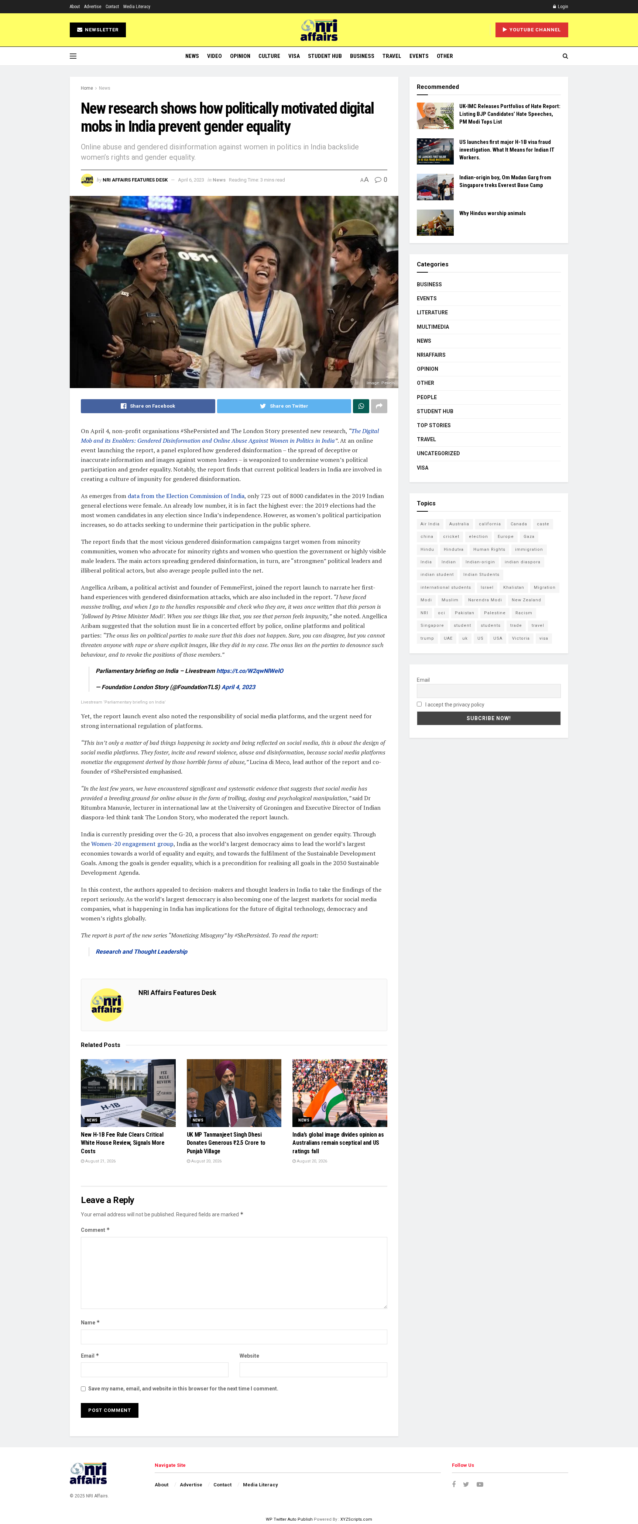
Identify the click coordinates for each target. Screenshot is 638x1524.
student (462, 625)
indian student (437, 574)
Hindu (427, 549)
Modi (426, 600)
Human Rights (489, 549)
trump (427, 638)
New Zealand (526, 600)
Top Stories (434, 425)
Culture (269, 56)
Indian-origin (480, 562)
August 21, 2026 (100, 1161)
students (491, 625)
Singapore (432, 625)
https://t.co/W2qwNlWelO (249, 670)
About (75, 6)
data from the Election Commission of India (186, 496)
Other (445, 56)
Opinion (240, 56)
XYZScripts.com (356, 1519)
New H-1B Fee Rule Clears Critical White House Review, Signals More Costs (123, 1143)
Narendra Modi (485, 600)
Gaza (529, 536)
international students (446, 587)
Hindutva (454, 549)
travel (538, 625)
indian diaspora (523, 562)
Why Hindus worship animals (492, 213)
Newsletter (101, 29)
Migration (545, 587)
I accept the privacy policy (454, 705)
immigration (529, 549)
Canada (519, 524)
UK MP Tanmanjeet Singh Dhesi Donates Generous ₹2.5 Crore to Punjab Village (226, 1143)
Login (562, 6)
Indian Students (481, 574)
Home (87, 88)
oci (441, 613)
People (427, 397)
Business (362, 56)
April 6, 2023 (191, 180)
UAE (448, 638)
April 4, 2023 (238, 687)
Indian (449, 562)
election (478, 536)
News (192, 56)
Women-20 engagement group (132, 844)
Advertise (92, 6)
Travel (392, 56)
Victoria (521, 638)
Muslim (450, 600)
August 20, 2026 (206, 1161)
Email (90, 1355)
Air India (430, 524)
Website (249, 1356)
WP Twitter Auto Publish (289, 1519)
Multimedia (433, 327)
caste (543, 524)
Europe (506, 536)
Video (214, 56)
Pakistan (464, 613)
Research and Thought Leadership (141, 951)
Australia (459, 524)
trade (516, 625)
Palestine (495, 613)
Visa (294, 56)
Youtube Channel (534, 29)
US (480, 638)
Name (90, 1322)
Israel (487, 587)
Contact (112, 6)
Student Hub (325, 56)
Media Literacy (136, 6)
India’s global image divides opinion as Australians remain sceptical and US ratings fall (338, 1143)
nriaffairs (431, 355)
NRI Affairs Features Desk (135, 180)
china (427, 536)
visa (543, 638)
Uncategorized (438, 453)
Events (419, 56)
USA (497, 638)
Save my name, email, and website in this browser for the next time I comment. (183, 1389)
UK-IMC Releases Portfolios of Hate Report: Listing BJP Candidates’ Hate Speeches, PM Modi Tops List (509, 114)
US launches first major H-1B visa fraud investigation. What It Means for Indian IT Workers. (507, 150)
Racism (523, 613)
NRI (424, 613)
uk (465, 638)
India (426, 562)
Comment (95, 1229)
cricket (451, 536)
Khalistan (513, 587)
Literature (432, 312)
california (490, 524)
